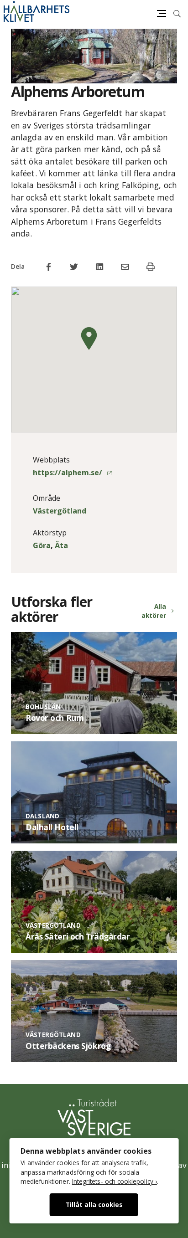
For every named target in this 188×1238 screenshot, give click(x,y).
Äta (61, 545)
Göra (42, 545)
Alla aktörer (153, 611)
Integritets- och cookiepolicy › (114, 1181)
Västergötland (59, 511)
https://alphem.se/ (68, 472)
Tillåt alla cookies (94, 1204)
